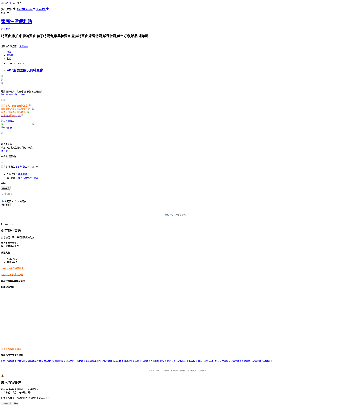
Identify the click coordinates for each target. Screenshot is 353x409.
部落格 (10, 55)
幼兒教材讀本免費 (184, 361)
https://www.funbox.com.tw (13, 94)
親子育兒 (22, 174)
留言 (25, 167)
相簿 (9, 52)
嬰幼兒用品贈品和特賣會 (260, 361)
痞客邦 (18, 167)
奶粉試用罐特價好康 (11, 361)
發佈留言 (5, 205)
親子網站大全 (199, 361)
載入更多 (5, 188)
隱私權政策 (192, 371)
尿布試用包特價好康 (31, 361)
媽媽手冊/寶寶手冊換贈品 (102, 361)
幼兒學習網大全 (167, 361)
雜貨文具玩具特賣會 (28, 178)
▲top (3, 182)
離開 (16, 404)
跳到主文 (5, 29)
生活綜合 (23, 46)
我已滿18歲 (6, 404)
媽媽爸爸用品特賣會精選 (236, 361)
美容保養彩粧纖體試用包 (53, 361)
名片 (9, 58)
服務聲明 (202, 371)
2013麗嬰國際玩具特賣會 (25, 70)
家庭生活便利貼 (16, 21)
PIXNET (156, 371)
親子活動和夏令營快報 (148, 361)
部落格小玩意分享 (215, 361)
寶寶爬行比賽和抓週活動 (78, 361)
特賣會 (4, 151)
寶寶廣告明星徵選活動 (126, 361)
